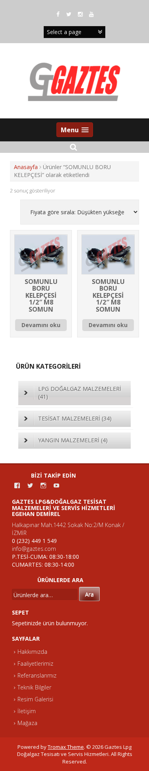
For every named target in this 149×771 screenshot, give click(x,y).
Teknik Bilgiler (34, 687)
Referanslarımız (36, 675)
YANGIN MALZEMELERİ (73, 440)
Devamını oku (40, 325)
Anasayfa (26, 167)
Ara (89, 594)
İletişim (26, 711)
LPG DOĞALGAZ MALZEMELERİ (79, 392)
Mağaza (27, 723)
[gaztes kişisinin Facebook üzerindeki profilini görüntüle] (17, 485)
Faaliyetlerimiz (35, 663)
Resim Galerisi (35, 699)
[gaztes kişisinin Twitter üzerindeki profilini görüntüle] (30, 485)
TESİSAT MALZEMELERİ (75, 418)
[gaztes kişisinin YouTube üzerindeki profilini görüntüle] (56, 485)
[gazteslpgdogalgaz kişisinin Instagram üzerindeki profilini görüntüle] (43, 485)
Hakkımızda (32, 651)
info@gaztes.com (34, 548)
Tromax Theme (66, 746)
